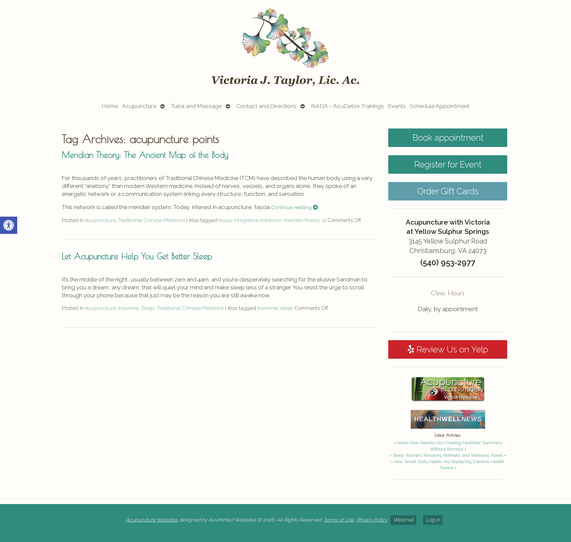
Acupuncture (139, 106)
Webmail (403, 520)
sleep (286, 308)
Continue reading (292, 207)
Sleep (147, 308)
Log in (433, 520)
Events (397, 106)
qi (324, 220)
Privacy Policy (371, 520)
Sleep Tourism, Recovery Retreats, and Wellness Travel (448, 455)
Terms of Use (339, 520)
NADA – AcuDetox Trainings (347, 106)
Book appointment (447, 138)
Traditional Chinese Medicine (151, 220)
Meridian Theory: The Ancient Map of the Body (145, 155)
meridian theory (302, 220)
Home (109, 106)
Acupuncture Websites (152, 520)
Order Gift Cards (447, 191)
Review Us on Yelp (451, 349)
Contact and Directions (266, 106)
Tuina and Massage (196, 106)
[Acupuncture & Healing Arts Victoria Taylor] (285, 47)
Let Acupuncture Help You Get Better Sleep (137, 256)
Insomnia (128, 308)
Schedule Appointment (440, 106)
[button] (8, 225)
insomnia (267, 308)
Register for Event (447, 164)
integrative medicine (257, 220)
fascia (225, 220)
